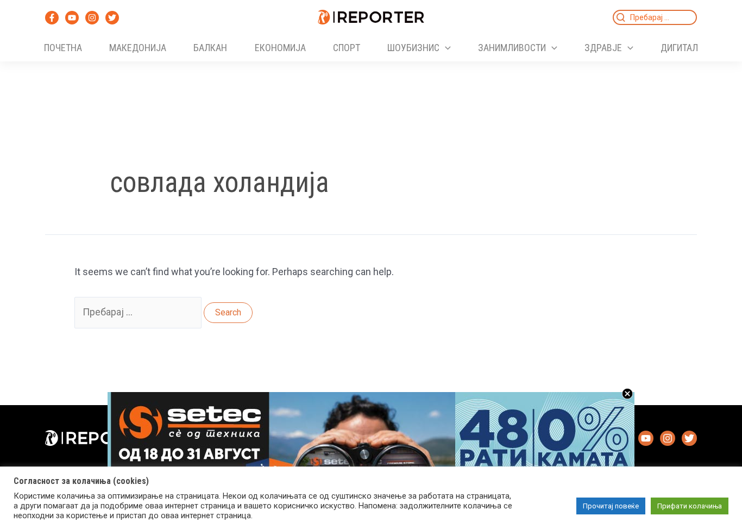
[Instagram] (92, 17)
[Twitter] (112, 17)
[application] (445, 47)
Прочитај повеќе (611, 506)
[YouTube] (72, 17)
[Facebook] (52, 17)
